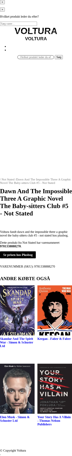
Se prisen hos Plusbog (18, 255)
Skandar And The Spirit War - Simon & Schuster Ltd (16, 342)
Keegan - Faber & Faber (54, 338)
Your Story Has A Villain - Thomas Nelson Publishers (54, 420)
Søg (58, 57)
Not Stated (8, 179)
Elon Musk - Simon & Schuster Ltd (15, 418)
